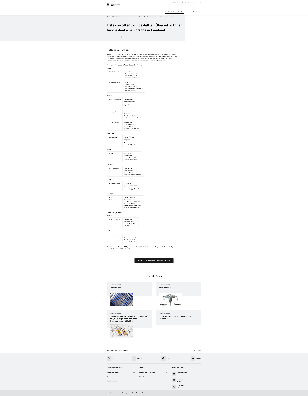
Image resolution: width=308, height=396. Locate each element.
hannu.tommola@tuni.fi (130, 128)
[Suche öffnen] (200, 7)
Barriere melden (140, 393)
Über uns (159, 12)
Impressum (117, 393)
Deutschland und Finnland (194, 12)
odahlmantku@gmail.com (131, 189)
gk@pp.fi (126, 225)
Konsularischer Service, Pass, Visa (174, 12)
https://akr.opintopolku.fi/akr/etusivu (121, 247)
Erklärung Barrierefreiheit (128, 393)
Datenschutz (110, 393)
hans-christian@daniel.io (132, 77)
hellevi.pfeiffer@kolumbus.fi (132, 174)
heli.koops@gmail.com (130, 118)
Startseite (109, 16)
